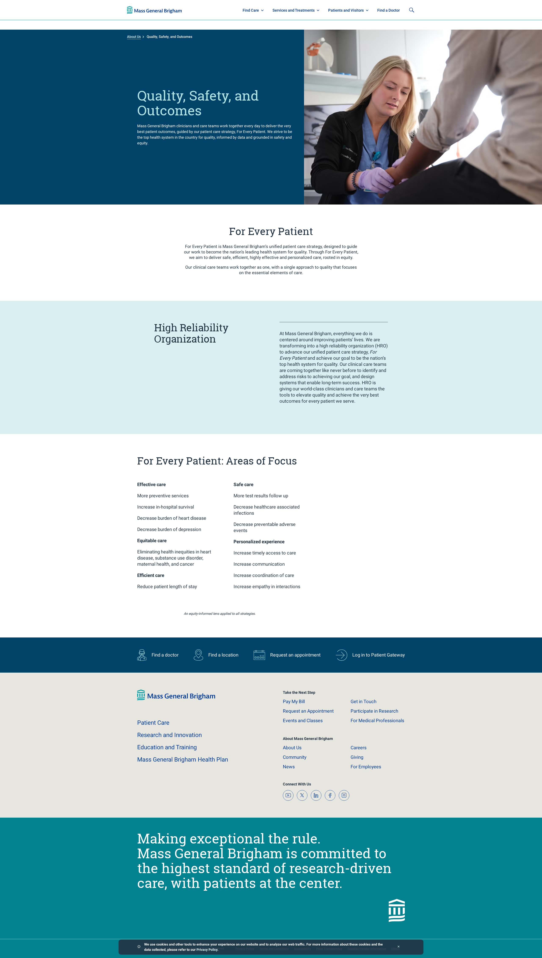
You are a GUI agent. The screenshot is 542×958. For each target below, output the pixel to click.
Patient (153, 722)
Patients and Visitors (346, 10)
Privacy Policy (206, 950)
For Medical (377, 720)
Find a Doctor (388, 10)
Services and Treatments (293, 10)
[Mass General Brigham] (154, 10)
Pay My (294, 701)
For (366, 766)
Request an (308, 711)
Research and (169, 734)
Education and (167, 747)
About (292, 747)
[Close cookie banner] (398, 947)
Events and (303, 720)
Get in (363, 701)
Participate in (374, 711)
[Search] (411, 10)
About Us (134, 37)
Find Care (251, 10)
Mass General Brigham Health (182, 759)
